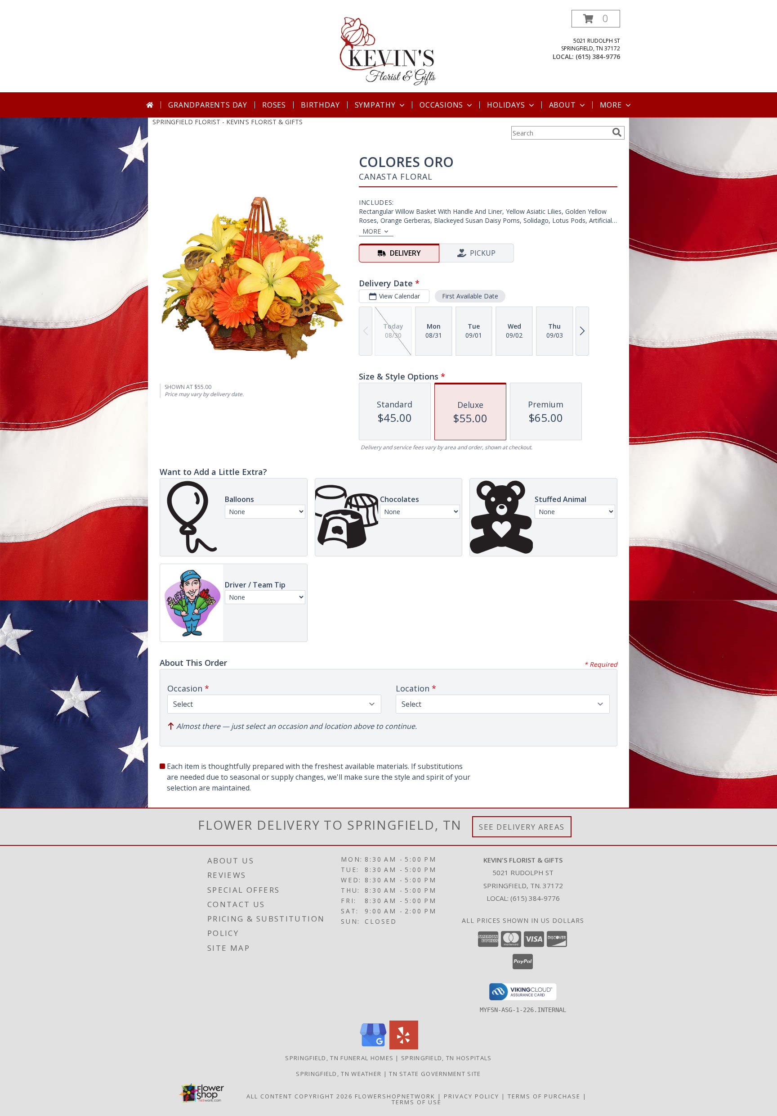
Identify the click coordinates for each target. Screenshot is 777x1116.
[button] (596, 18)
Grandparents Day (207, 105)
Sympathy (375, 105)
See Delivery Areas (522, 827)
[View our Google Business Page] (373, 1047)
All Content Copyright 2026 (299, 1096)
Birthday (320, 105)
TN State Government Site (435, 1074)
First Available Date (470, 296)
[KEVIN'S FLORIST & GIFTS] (388, 51)
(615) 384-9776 (598, 56)
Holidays (506, 105)
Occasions (441, 105)
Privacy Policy (471, 1096)
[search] (617, 132)
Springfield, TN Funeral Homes (339, 1058)
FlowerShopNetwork (395, 1096)
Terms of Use (417, 1102)
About (562, 105)
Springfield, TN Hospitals (446, 1058)
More (611, 105)
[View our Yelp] (403, 1047)
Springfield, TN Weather (338, 1074)
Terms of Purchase (544, 1096)
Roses (274, 105)
